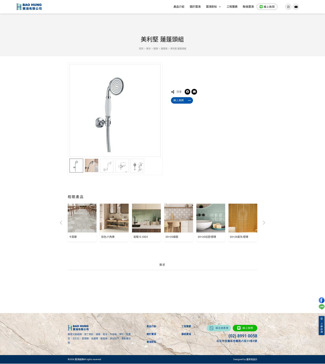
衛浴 (148, 48)
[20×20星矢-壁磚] (243, 230)
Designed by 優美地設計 (245, 359)
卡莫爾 (73, 236)
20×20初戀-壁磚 (207, 236)
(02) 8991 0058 (242, 336)
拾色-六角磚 (107, 236)
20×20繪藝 (172, 236)
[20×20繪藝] (178, 230)
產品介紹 (179, 6)
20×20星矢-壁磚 (239, 236)
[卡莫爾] (82, 230)
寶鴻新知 (151, 341)
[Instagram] (288, 7)
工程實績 (232, 6)
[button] (187, 92)
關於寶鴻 (195, 6)
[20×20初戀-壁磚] (210, 230)
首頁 (141, 48)
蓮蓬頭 (164, 48)
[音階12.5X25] (146, 230)
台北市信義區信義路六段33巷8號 (236, 340)
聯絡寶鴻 (248, 6)
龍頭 (156, 48)
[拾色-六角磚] (114, 230)
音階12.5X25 (140, 236)
